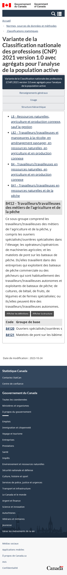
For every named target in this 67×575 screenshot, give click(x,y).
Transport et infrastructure (16, 488)
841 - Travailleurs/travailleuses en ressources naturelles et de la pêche (35, 190)
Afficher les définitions (17, 313)
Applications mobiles (13, 549)
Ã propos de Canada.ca (14, 555)
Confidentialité (10, 567)
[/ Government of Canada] (25, 5)
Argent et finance (11, 500)
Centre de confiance (12, 383)
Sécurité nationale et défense (17, 470)
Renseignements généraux (33, 92)
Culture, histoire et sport (15, 476)
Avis (4, 561)
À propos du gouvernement (16, 411)
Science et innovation (13, 506)
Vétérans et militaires (13, 519)
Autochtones (8, 512)
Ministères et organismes (15, 405)
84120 (10, 328)
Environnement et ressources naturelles (23, 464)
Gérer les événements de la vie (18, 531)
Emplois (6, 421)
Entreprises (8, 439)
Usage (33, 99)
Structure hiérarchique (34, 106)
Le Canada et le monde (14, 494)
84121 (10, 335)
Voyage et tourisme (12, 433)
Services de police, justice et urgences (22, 482)
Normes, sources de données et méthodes (31, 26)
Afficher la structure (42, 313)
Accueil (6, 20)
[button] (34, 13)
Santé (5, 451)
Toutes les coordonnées (14, 399)
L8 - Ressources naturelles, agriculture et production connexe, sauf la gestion (36, 121)
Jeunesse (7, 525)
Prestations (8, 445)
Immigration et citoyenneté (16, 427)
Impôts (6, 458)
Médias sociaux (10, 543)
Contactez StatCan (11, 377)
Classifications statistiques (22, 31)
